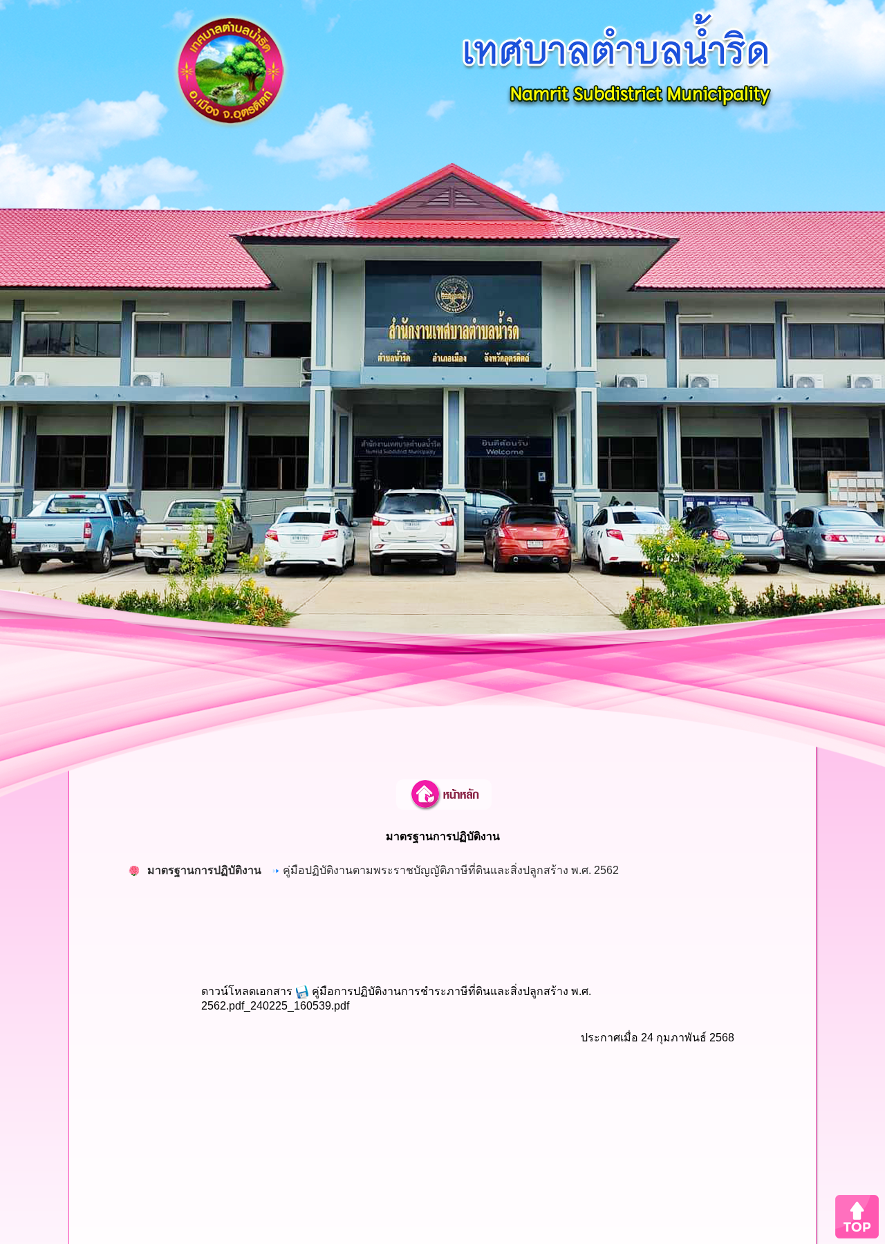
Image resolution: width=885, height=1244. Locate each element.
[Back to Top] (857, 1216)
